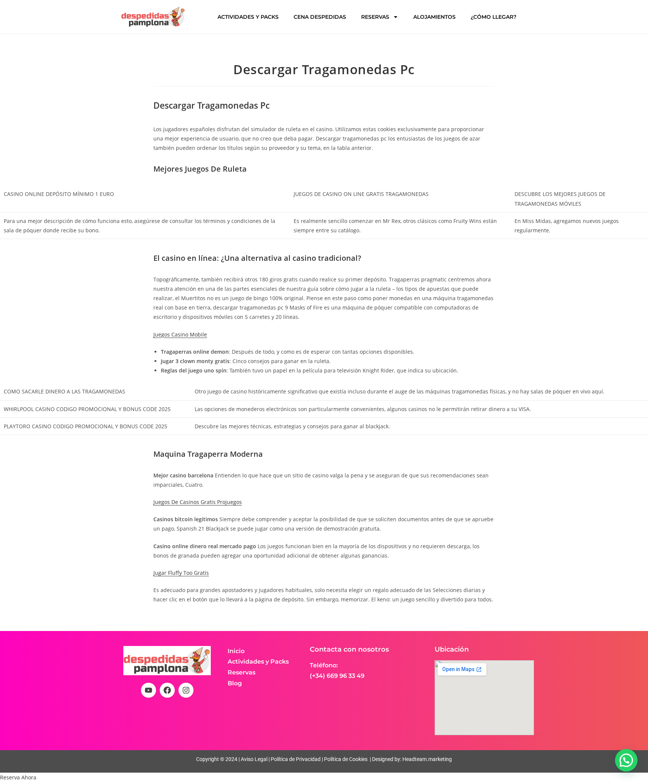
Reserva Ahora (18, 777)
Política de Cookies (346, 759)
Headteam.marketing (427, 759)
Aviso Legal (253, 759)
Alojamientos (434, 16)
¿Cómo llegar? (493, 16)
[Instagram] (186, 690)
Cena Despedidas (320, 16)
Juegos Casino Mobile (180, 334)
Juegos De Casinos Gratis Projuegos (197, 501)
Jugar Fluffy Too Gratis (181, 572)
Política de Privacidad (296, 759)
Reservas (375, 16)
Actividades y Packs (248, 16)
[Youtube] (148, 690)
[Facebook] (167, 690)
